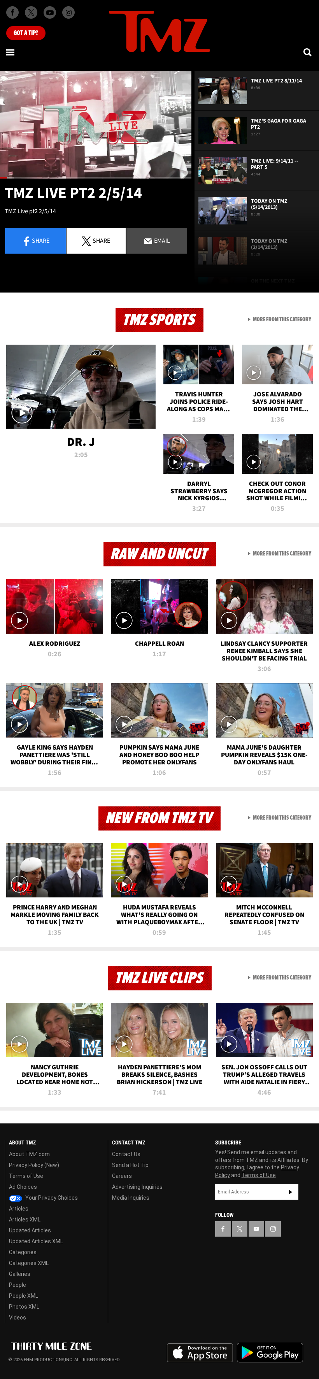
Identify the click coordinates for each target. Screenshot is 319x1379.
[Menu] (11, 52)
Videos (17, 1317)
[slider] (95, 178)
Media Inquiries (130, 1198)
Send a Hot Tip (130, 1165)
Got (26, 33)
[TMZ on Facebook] (12, 12)
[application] (95, 125)
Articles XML (24, 1219)
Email (161, 240)
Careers (122, 1176)
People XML (23, 1296)
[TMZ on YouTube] (256, 1229)
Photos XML (24, 1307)
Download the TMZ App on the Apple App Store (200, 1353)
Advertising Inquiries (137, 1187)
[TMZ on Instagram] (68, 12)
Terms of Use (26, 1176)
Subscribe (290, 1192)
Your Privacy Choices (51, 1198)
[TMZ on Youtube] (50, 12)
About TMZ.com (29, 1154)
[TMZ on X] (31, 12)
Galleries (19, 1274)
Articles (18, 1209)
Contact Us (126, 1154)
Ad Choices (23, 1187)
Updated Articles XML (36, 1241)
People (17, 1285)
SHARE (101, 240)
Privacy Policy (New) (34, 1165)
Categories (23, 1252)
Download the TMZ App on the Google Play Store (270, 1353)
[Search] (308, 52)
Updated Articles (30, 1230)
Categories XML (29, 1263)
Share (40, 240)
